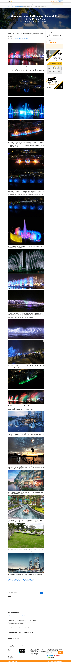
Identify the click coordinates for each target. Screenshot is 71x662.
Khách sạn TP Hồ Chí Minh (57, 645)
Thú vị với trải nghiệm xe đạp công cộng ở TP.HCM (17, 615)
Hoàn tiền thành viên (11, 657)
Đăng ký (60, 652)
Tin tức (9, 6)
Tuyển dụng (10, 656)
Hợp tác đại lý (10, 658)
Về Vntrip (9, 649)
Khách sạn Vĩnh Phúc (11, 646)
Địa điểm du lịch (21, 620)
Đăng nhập (60, 1)
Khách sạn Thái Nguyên (20, 645)
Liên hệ (9, 650)
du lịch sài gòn (35, 620)
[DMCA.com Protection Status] (50, 657)
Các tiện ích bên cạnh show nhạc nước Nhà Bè (54, 36)
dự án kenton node (28, 620)
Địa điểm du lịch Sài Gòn (21, 66)
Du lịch (13, 6)
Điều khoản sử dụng (11, 651)
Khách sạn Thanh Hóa (29, 645)
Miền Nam (17, 6)
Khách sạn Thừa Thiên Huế (39, 645)
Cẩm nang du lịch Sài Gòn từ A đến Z (22, 38)
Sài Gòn (21, 6)
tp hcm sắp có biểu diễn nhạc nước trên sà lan (16, 623)
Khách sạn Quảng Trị (11, 645)
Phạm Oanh (28, 21)
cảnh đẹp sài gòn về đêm (13, 620)
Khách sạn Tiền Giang (48, 645)
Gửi (41, 593)
